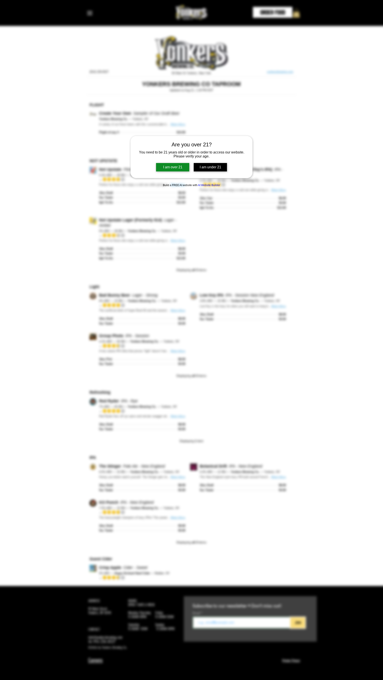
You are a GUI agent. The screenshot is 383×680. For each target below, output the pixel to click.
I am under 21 (210, 167)
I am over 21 (172, 167)
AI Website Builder (209, 185)
